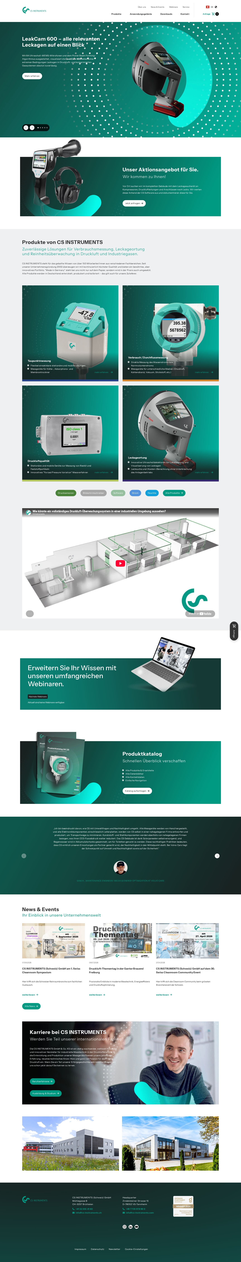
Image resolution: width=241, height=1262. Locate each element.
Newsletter (114, 1249)
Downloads (166, 14)
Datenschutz (97, 1249)
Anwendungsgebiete (141, 14)
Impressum (80, 1249)
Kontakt (185, 14)
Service (186, 7)
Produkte (116, 14)
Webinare (173, 7)
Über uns (142, 7)
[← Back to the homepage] (45, 1199)
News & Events (157, 7)
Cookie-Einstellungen (136, 1249)
